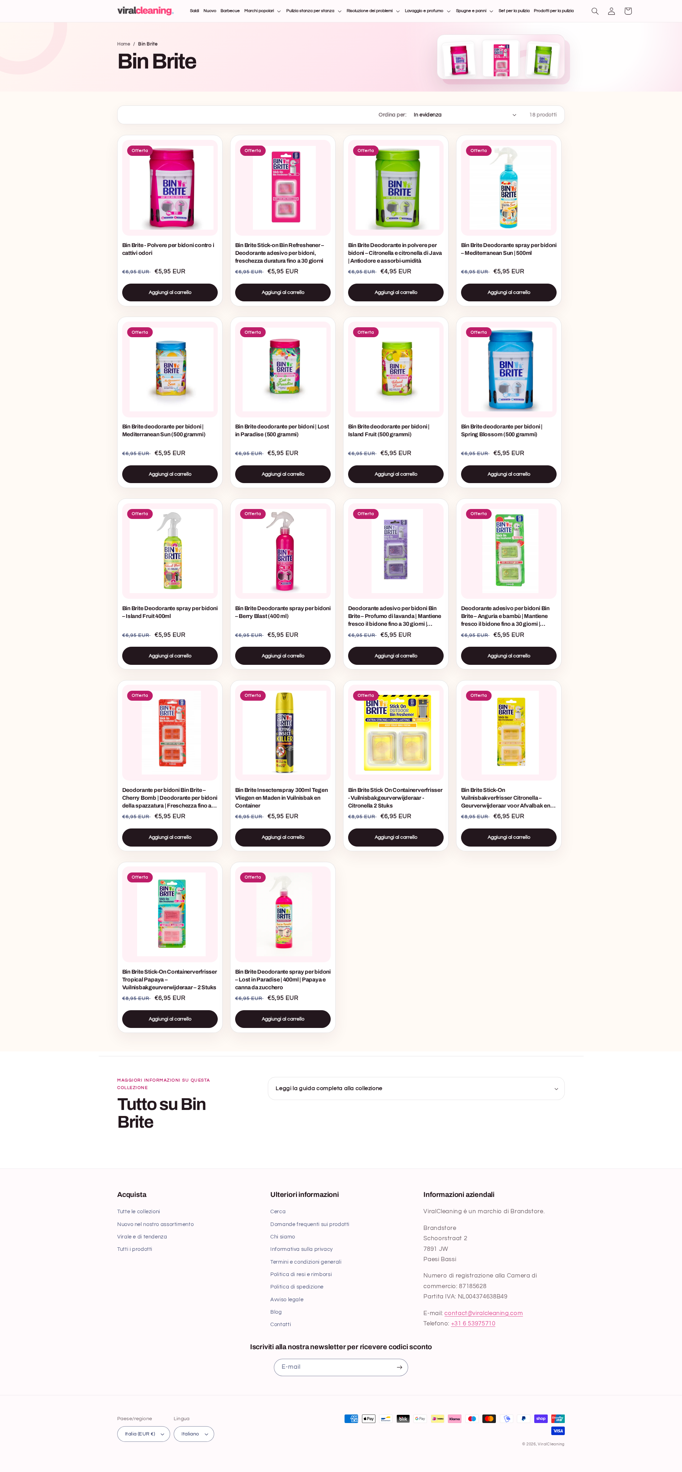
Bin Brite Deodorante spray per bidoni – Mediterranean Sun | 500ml (509, 249)
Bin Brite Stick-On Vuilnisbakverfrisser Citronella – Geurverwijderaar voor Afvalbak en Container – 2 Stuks (505, 798)
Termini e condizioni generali (305, 1262)
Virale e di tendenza (142, 1237)
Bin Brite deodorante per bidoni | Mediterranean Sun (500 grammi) (164, 430)
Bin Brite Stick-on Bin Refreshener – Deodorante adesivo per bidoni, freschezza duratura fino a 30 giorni (279, 253)
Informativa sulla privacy (301, 1249)
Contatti (280, 1324)
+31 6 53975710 (473, 1323)
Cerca (278, 1211)
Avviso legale (286, 1299)
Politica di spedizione (297, 1287)
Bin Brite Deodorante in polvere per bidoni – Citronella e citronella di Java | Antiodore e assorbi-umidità (395, 253)
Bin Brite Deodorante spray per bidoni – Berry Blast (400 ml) (283, 612)
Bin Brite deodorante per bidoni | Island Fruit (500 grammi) (388, 430)
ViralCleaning (551, 1444)
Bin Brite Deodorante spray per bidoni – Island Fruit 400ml (170, 612)
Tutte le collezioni (138, 1211)
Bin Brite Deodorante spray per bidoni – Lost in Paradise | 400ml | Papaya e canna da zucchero (283, 979)
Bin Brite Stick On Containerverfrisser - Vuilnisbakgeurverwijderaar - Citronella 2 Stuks (395, 798)
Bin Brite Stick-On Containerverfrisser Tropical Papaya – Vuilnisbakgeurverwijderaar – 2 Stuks (169, 979)
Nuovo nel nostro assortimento (155, 1224)
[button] (263, 11)
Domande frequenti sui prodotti (310, 1224)
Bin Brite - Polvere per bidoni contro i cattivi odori (168, 249)
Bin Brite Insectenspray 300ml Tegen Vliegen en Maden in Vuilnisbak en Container (281, 798)
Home (123, 44)
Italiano (190, 1434)
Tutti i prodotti (134, 1249)
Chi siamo (282, 1237)
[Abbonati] (399, 1367)
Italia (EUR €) (140, 1434)
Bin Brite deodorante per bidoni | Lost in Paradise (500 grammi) (282, 430)
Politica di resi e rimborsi (301, 1274)
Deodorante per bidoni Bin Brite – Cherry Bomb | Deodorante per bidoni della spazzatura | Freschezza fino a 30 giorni (169, 798)
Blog (276, 1312)
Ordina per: (392, 114)
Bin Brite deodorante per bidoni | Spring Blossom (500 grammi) (501, 430)
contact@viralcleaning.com (483, 1313)
